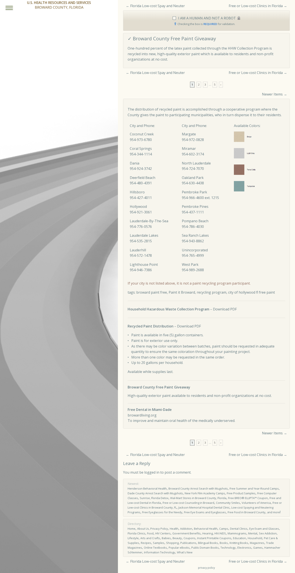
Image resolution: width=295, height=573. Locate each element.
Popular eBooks (179, 548)
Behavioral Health (205, 529)
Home (131, 529)
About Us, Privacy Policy (152, 529)
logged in (151, 472)
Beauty (177, 538)
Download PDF (225, 309)
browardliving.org (142, 415)
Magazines (257, 543)
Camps (223, 529)
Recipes (146, 543)
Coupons (189, 538)
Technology (228, 548)
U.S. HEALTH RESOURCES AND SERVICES (59, 2)
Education (239, 538)
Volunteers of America (256, 503)
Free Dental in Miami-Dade (150, 409)
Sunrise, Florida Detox (154, 498)
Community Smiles (228, 503)
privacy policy (206, 568)
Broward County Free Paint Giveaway (159, 387)
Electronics (244, 548)
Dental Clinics (238, 529)
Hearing (207, 533)
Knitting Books (239, 543)
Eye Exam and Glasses (264, 529)
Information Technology (159, 552)
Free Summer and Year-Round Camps (254, 488)
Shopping (172, 543)
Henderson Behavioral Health (147, 488)
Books (224, 543)
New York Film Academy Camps (205, 493)
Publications (188, 543)
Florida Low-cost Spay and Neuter (157, 5)
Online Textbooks (155, 548)
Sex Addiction (268, 533)
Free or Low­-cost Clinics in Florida (256, 5)
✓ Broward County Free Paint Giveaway (172, 38)
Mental (252, 533)
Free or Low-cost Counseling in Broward (188, 503)
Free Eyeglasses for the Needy (162, 512)
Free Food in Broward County (246, 512)
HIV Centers (163, 533)
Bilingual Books (208, 543)
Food (150, 533)
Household (255, 538)
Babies (166, 538)
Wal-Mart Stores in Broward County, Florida (198, 498)
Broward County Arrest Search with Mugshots (198, 488)
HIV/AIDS (220, 533)
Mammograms (237, 533)
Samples (158, 543)
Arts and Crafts (150, 538)
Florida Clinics (136, 533)
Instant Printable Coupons (214, 538)
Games (258, 548)
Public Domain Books (205, 548)
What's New (184, 552)
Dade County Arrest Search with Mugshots (155, 493)
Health (174, 529)
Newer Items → (274, 94)
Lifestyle (133, 538)
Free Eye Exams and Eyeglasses (205, 512)
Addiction (186, 529)
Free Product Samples (241, 493)
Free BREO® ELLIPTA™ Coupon (248, 498)
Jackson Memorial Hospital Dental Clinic (204, 507)
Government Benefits (186, 533)
